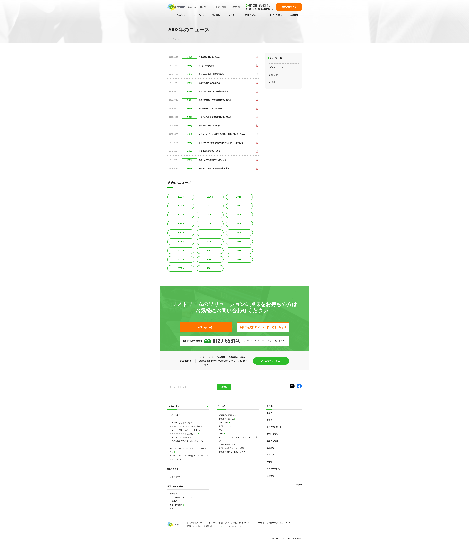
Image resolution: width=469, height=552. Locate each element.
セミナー (232, 15)
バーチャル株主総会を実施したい (184, 434)
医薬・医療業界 (176, 505)
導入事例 (216, 15)
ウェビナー (224, 430)
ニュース (192, 7)
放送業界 (174, 494)
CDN (221, 433)
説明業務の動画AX (227, 415)
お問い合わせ (272, 434)
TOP (169, 39)
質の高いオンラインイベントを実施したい (187, 426)
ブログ (269, 420)
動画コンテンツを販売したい (182, 437)
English (298, 485)
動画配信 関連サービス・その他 (232, 452)
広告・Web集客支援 (227, 445)
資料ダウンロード (253, 15)
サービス (197, 15)
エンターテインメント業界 (181, 497)
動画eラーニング (226, 426)
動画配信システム (226, 419)
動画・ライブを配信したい (181, 423)
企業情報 (294, 15)
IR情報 (203, 7)
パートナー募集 (219, 7)
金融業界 (174, 501)
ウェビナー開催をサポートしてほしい (185, 430)
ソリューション (176, 15)
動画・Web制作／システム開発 (232, 448)
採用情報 (236, 7)
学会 (172, 508)
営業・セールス (176, 477)
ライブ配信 (224, 422)
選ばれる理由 (275, 15)
